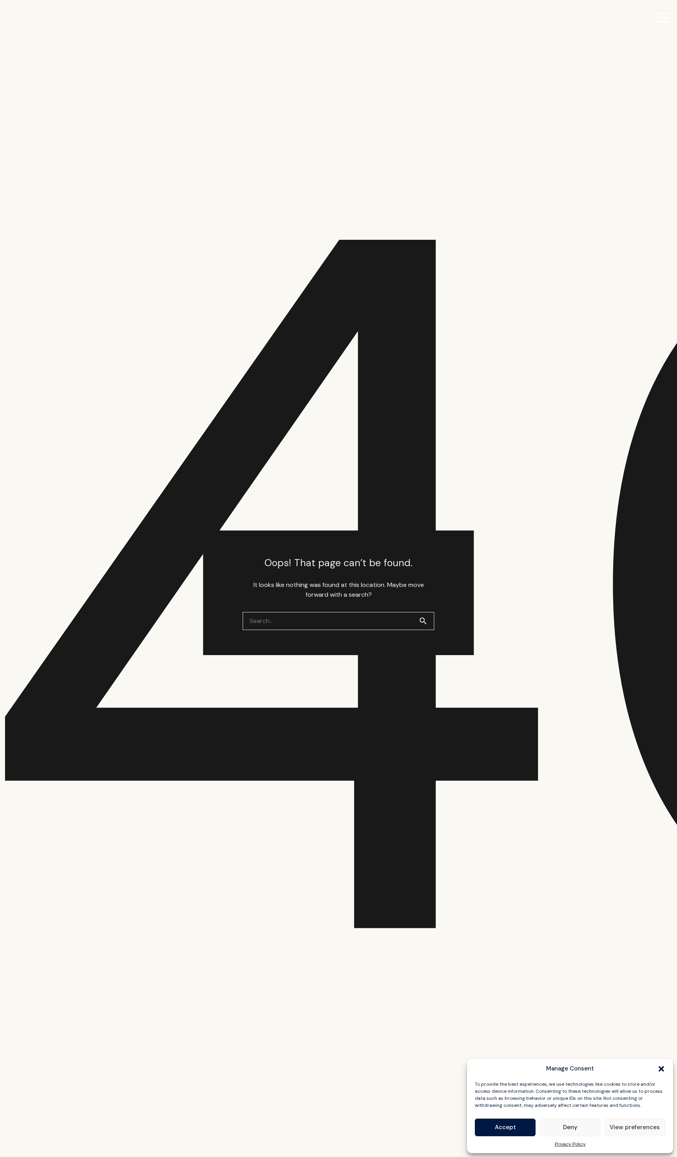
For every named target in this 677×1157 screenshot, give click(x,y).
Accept (505, 1127)
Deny (570, 1127)
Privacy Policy (570, 1144)
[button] (661, 1069)
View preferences (635, 1127)
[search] (426, 621)
